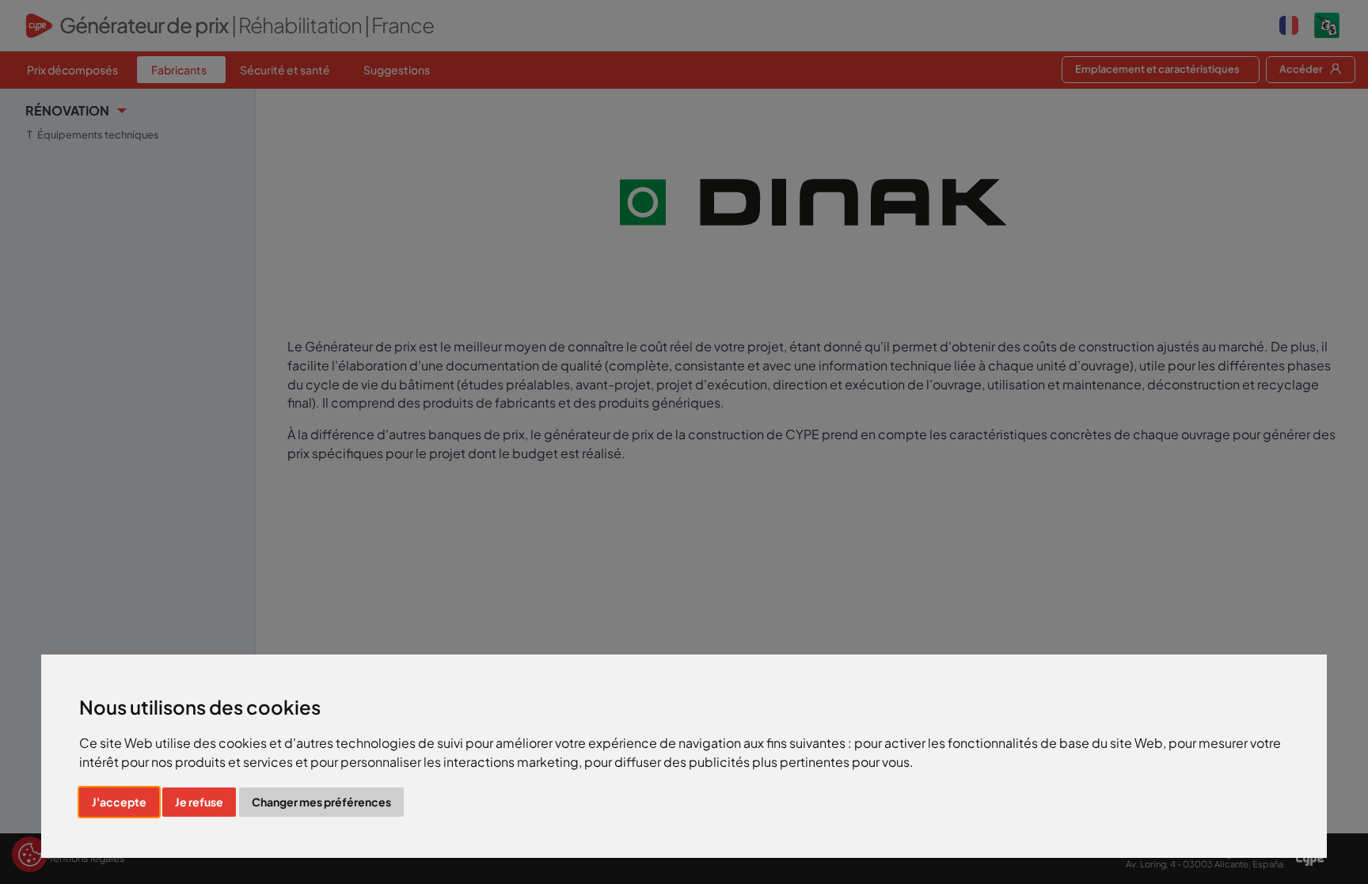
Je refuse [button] (199, 802)
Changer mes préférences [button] (321, 802)
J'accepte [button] (119, 802)
